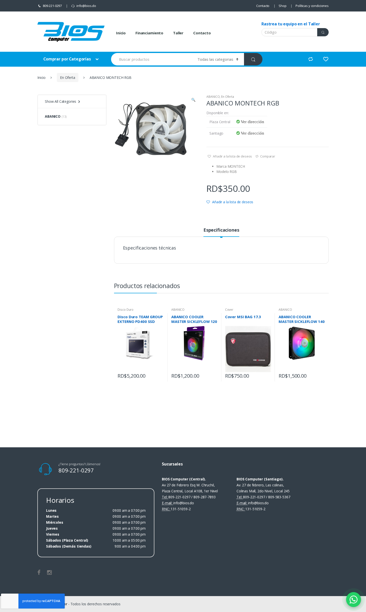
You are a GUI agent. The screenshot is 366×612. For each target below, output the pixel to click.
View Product (159, 374)
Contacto (262, 5)
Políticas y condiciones (312, 5)
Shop (282, 5)
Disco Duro (125, 309)
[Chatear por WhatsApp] (353, 599)
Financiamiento (149, 32)
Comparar (267, 156)
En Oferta (67, 77)
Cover (229, 309)
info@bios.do (86, 5)
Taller (178, 32)
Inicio (121, 32)
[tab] (221, 232)
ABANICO (213, 97)
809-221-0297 (52, 5)
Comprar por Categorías (67, 59)
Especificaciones (221, 230)
